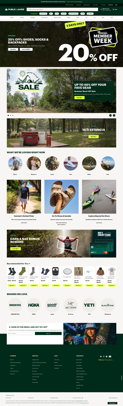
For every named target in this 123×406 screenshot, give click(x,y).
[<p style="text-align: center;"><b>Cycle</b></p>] (52, 170)
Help (116, 4)
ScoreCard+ (78, 4)
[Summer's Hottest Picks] (24, 213)
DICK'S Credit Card (70, 4)
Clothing (22, 17)
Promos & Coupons (58, 365)
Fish (86, 17)
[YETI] (89, 311)
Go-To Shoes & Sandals (61, 216)
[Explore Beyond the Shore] (99, 213)
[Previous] (110, 115)
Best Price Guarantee (80, 371)
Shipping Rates (79, 368)
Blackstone (108, 314)
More (103, 17)
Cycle (78, 17)
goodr (52, 314)
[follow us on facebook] (101, 356)
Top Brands (56, 368)
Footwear (32, 17)
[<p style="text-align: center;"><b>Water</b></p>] (89, 170)
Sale (112, 17)
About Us (12, 359)
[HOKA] (34, 311)
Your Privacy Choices (77, 397)
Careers (11, 368)
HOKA (34, 314)
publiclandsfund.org (84, 402)
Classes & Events (86, 4)
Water (68, 17)
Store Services (35, 368)
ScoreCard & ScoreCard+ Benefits (39, 362)
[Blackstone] (108, 311)
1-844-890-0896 (79, 400)
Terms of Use (8, 397)
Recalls (77, 382)
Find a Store (103, 4)
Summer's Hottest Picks (24, 216)
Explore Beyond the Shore (99, 216)
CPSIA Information (80, 376)
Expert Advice (96, 4)
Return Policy (79, 362)
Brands (12, 17)
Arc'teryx (70, 314)
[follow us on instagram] (104, 356)
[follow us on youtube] (110, 356)
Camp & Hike (44, 17)
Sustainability (12, 365)
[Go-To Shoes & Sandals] (61, 213)
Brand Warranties (79, 385)
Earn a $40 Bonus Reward (25, 240)
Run (95, 17)
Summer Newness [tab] (12, 115)
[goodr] (52, 311)
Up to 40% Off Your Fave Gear (90, 86)
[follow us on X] (107, 356)
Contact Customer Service (37, 373)
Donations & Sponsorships (15, 362)
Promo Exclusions (79, 379)
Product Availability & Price (81, 373)
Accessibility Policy (54, 397)
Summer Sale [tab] (8, 115)
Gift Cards (34, 379)
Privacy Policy (30, 397)
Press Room (12, 373)
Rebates (56, 362)
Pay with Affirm (35, 382)
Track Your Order (35, 376)
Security (78, 388)
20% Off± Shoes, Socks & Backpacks (28, 41)
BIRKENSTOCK (15, 314)
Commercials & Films (14, 371)
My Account (34, 371)
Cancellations (79, 365)
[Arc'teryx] (71, 311)
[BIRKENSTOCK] (15, 311)
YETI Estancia (93, 129)
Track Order (110, 4)
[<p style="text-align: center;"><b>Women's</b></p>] (34, 170)
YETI (89, 314)
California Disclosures (113, 397)
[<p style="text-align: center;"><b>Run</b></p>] (71, 170)
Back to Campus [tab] (10, 115)
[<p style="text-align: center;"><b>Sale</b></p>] (108, 170)
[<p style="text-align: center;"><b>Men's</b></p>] (15, 170)
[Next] (114, 115)
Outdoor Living (57, 17)
